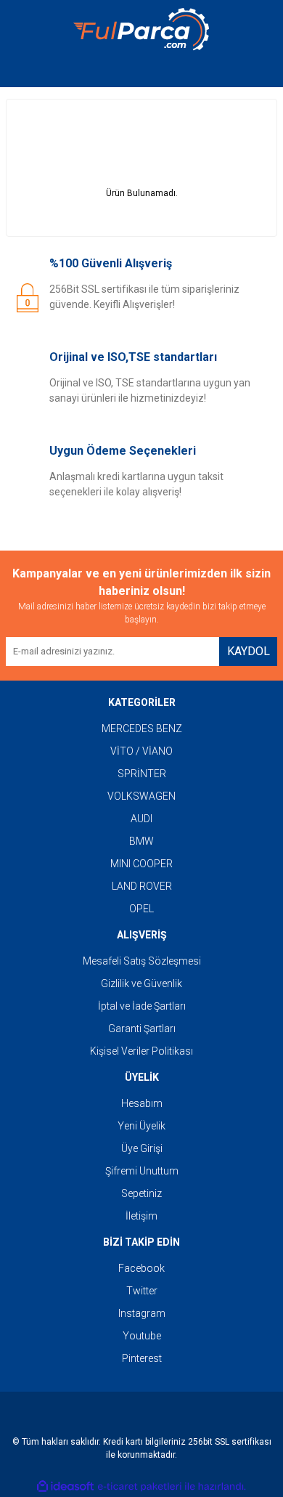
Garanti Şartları (142, 1028)
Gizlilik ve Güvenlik (141, 983)
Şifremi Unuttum (142, 1171)
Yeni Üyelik (141, 1126)
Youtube (142, 1336)
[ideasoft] (65, 1486)
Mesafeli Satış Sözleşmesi (142, 961)
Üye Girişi (142, 1148)
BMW (141, 841)
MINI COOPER (141, 863)
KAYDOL (248, 651)
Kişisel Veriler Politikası (141, 1051)
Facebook (141, 1268)
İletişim (141, 1216)
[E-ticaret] (139, 1486)
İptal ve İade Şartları (142, 1006)
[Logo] (141, 29)
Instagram (141, 1313)
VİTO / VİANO (141, 751)
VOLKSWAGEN (141, 796)
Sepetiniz (141, 1193)
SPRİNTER (142, 773)
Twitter (141, 1291)
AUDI (141, 818)
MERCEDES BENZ (142, 728)
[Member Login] (141, 72)
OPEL (141, 908)
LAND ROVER (142, 886)
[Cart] (255, 72)
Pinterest (142, 1358)
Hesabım (142, 1103)
